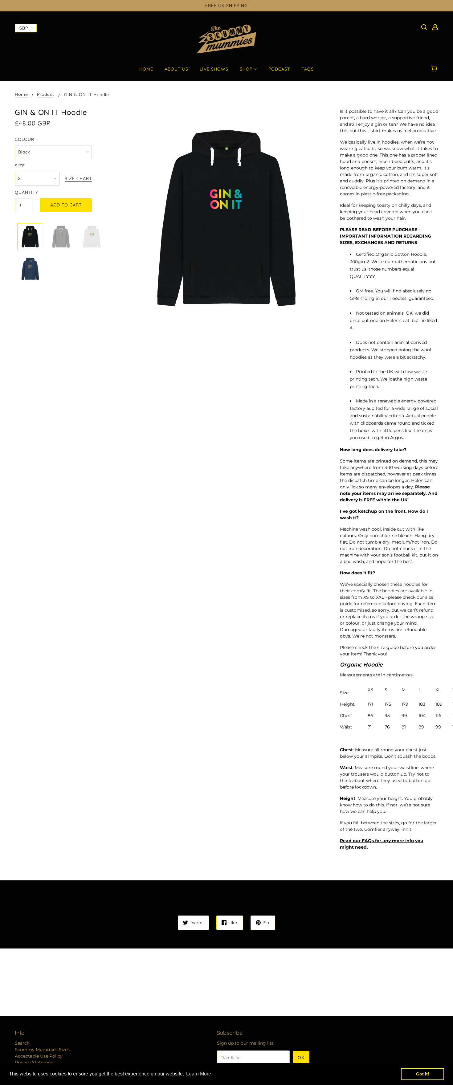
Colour (24, 139)
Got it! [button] (422, 1073)
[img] (424, 27)
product (45, 94)
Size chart (78, 178)
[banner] (226, 39)
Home (21, 94)
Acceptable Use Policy (39, 1056)
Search (22, 1043)
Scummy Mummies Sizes (42, 1049)
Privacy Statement (35, 1062)
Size (20, 166)
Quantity (24, 192)
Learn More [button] (198, 1073)
